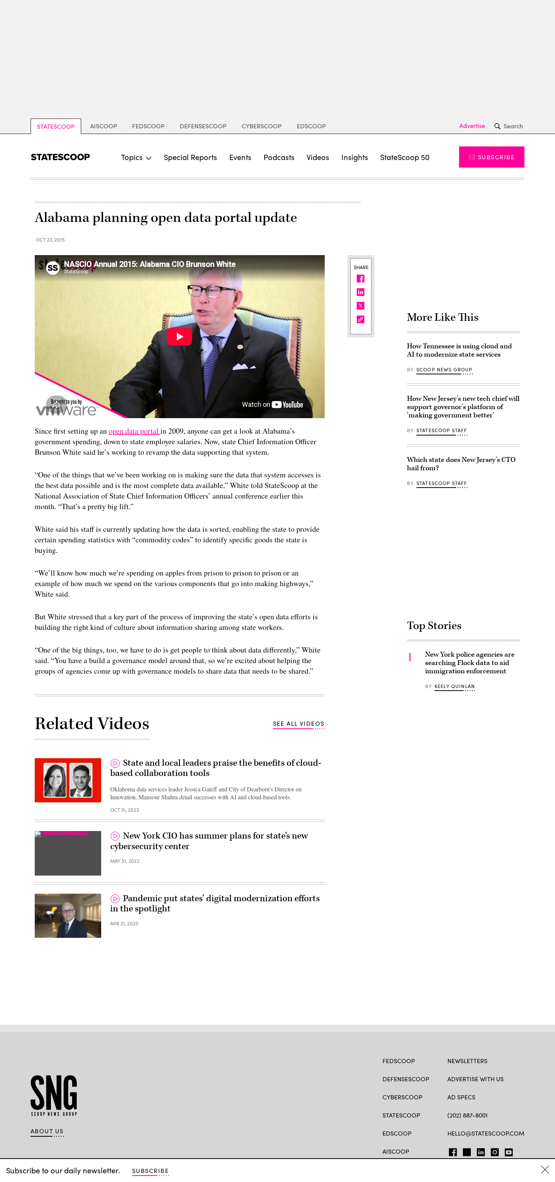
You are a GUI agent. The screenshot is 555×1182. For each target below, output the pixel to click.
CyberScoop (262, 126)
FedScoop (148, 126)
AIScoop (103, 126)
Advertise (472, 125)
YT (506, 1150)
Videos (318, 157)
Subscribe (496, 157)
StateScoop (56, 126)
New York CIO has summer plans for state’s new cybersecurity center (209, 841)
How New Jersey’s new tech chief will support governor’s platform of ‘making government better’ (463, 407)
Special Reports (190, 157)
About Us (47, 1131)
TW (465, 1150)
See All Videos (299, 723)
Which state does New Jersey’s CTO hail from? (461, 464)
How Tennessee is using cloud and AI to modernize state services (459, 350)
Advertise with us (475, 1079)
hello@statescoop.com (485, 1133)
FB (451, 1150)
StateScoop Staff (441, 430)
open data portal (134, 431)
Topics (132, 157)
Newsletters (467, 1061)
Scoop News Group (444, 369)
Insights (354, 157)
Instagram (494, 1150)
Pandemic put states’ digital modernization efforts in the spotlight (215, 904)
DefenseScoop (203, 126)
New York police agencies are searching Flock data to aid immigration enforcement (470, 663)
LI (477, 1150)
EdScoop (311, 126)
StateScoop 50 (405, 157)
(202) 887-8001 (467, 1115)
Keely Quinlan (455, 686)
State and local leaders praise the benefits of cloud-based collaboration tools (215, 768)
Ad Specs (461, 1097)
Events (240, 157)
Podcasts (279, 157)
